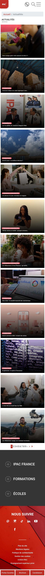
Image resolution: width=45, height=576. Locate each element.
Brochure (22, 573)
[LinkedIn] (29, 521)
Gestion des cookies (22, 556)
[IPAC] (4, 4)
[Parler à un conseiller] (27, 4)
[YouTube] (36, 521)
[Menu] (38, 4)
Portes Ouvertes (8, 573)
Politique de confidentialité (22, 553)
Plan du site (22, 546)
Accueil (6, 14)
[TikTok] (22, 521)
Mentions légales (22, 549)
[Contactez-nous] (8, 521)
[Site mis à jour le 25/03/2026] (29, 529)
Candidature (37, 573)
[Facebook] (15, 529)
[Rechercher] (32, 4)
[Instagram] (15, 521)
